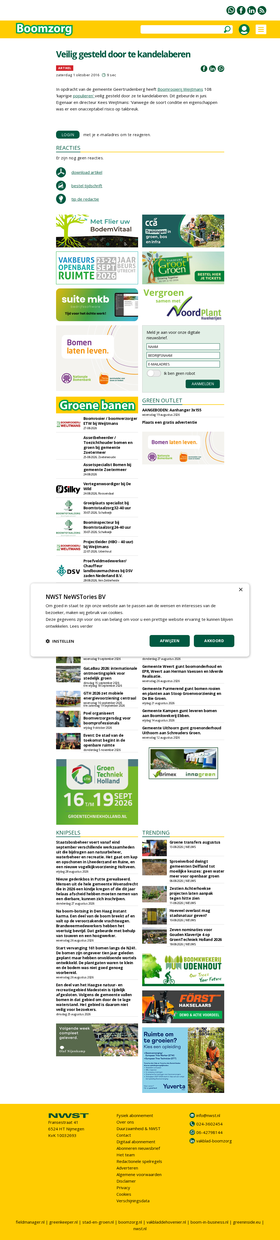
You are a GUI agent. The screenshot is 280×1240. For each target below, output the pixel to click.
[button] (60, 641)
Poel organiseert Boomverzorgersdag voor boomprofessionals (107, 718)
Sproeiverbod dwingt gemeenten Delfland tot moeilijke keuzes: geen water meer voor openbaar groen (197, 869)
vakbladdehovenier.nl (166, 1222)
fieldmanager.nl (30, 1222)
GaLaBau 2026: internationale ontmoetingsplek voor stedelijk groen (110, 673)
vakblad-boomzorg (214, 1141)
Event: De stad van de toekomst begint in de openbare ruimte (104, 740)
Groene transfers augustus (195, 842)
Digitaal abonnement (135, 1141)
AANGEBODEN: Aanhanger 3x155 (172, 410)
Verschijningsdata (133, 1200)
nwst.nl (140, 1228)
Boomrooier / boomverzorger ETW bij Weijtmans (110, 421)
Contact (123, 1135)
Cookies (123, 1194)
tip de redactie (85, 199)
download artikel (86, 172)
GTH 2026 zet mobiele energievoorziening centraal (109, 696)
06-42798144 (209, 1132)
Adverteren (127, 1168)
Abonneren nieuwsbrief (138, 1148)
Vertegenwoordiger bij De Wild (107, 486)
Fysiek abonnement (134, 1115)
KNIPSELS (68, 832)
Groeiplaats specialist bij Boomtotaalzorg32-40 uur (107, 505)
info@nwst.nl (208, 1115)
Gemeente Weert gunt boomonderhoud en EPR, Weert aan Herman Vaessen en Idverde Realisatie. (182, 671)
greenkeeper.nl (63, 1222)
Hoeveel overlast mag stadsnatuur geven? (190, 913)
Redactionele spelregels (139, 1161)
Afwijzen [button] (169, 640)
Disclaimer (126, 1181)
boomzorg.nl (130, 1222)
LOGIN (68, 134)
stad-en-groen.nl (98, 1222)
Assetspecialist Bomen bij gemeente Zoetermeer (107, 467)
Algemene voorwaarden (139, 1174)
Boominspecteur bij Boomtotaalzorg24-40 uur (107, 525)
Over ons (125, 1122)
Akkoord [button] (214, 640)
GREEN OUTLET (162, 400)
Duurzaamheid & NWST (138, 1128)
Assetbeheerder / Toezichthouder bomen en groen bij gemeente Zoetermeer (108, 445)
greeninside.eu (247, 1222)
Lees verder (81, 626)
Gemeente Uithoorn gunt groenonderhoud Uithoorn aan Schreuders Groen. (181, 730)
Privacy (123, 1187)
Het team (125, 1154)
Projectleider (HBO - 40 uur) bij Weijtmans (108, 544)
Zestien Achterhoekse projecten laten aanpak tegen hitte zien (191, 893)
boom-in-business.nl (209, 1222)
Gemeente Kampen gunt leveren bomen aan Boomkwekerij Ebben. (179, 713)
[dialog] (140, 620)
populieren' (84, 95)
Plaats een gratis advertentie (169, 422)
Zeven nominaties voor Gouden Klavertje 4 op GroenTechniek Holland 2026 (196, 934)
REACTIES (68, 147)
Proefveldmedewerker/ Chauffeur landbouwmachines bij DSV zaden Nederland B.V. (108, 568)
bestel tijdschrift (86, 185)
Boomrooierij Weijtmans (180, 89)
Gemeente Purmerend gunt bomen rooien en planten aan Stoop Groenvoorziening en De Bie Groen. (181, 693)
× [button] (240, 590)
